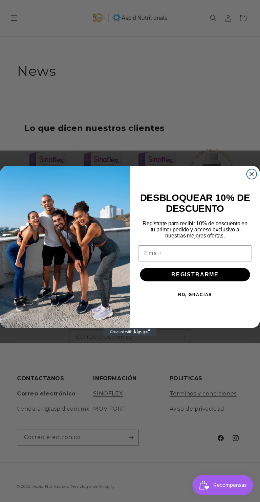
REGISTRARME (195, 274)
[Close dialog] (252, 174)
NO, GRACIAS (195, 294)
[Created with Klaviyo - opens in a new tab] (130, 332)
